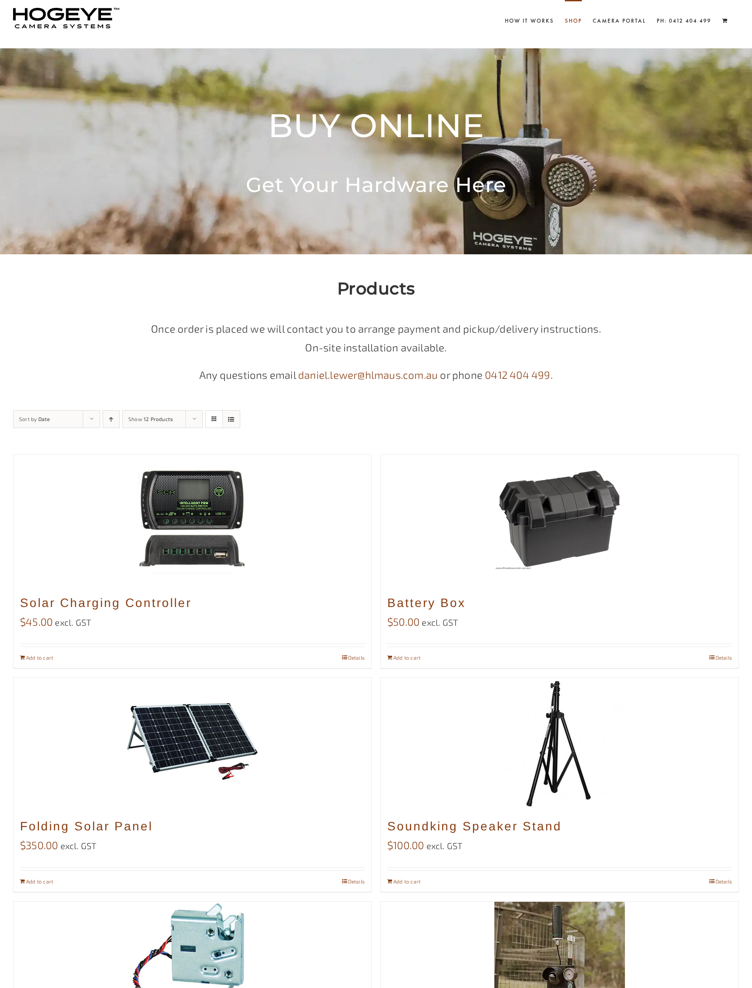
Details (356, 657)
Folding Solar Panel (86, 826)
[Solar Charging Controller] (192, 520)
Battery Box (426, 603)
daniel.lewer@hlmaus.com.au (368, 374)
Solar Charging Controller (105, 603)
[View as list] (231, 419)
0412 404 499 (517, 374)
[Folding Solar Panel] (192, 743)
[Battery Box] (560, 520)
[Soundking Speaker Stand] (560, 743)
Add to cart (39, 657)
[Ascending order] (111, 419)
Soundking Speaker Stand (474, 826)
